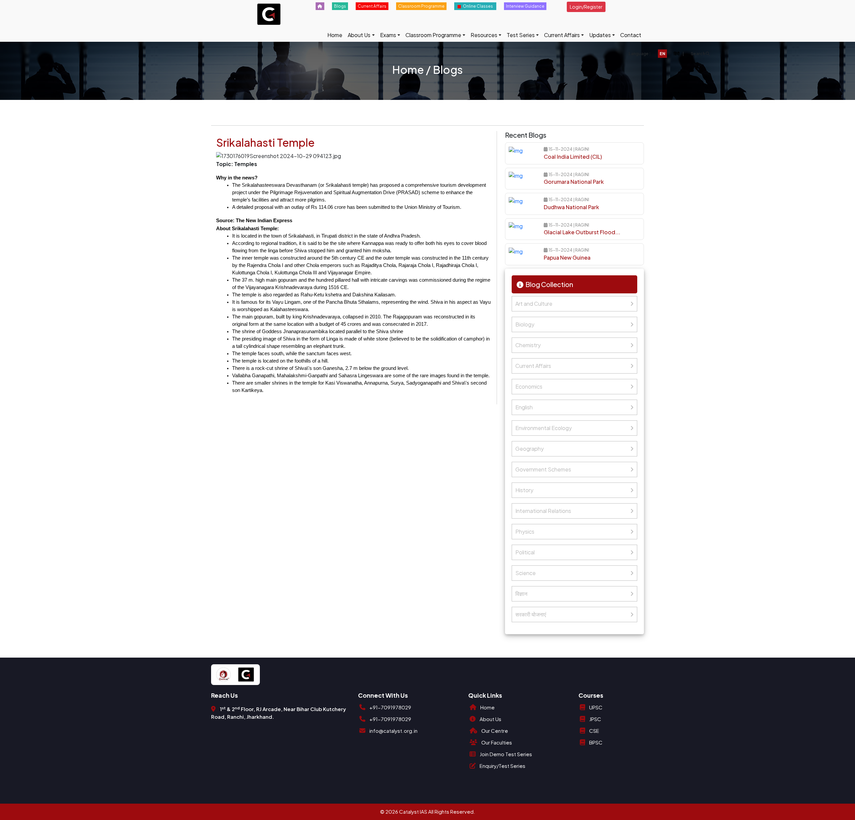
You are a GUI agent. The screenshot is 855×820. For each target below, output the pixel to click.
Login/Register (586, 7)
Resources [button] (484, 34)
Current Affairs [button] (562, 34)
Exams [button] (388, 34)
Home (334, 34)
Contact (630, 34)
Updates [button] (600, 34)
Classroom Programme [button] (433, 34)
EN (662, 53)
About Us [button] (359, 34)
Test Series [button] (521, 34)
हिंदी (677, 53)
